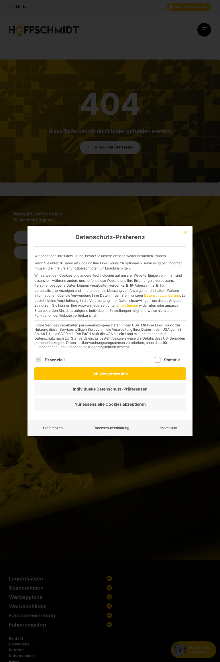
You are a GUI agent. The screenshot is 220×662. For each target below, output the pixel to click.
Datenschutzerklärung (162, 295)
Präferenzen (53, 428)
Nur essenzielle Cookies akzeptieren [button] (110, 404)
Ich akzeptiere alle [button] (110, 373)
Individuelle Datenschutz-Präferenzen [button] (110, 389)
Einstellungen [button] (127, 305)
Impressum (168, 428)
